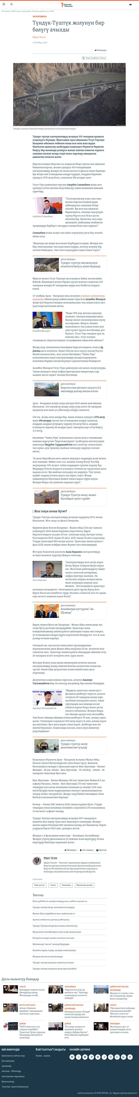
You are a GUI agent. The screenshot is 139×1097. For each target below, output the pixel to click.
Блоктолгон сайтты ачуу (13, 1056)
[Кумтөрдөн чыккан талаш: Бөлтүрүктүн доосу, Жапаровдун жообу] (10, 989)
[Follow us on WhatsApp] (117, 1057)
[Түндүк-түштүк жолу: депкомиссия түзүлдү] (46, 746)
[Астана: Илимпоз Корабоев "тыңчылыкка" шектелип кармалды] (10, 1008)
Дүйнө (22, 1024)
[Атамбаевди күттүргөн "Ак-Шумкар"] (46, 611)
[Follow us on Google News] (97, 1057)
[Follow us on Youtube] (85, 1057)
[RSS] (123, 1057)
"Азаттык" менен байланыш (15, 1087)
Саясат (22, 987)
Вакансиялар (8, 1082)
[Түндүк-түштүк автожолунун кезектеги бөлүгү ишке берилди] (46, 265)
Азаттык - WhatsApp (11, 1071)
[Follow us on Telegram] (91, 1057)
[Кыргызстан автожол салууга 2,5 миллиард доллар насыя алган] (46, 389)
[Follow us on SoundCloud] (104, 1057)
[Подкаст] (130, 1057)
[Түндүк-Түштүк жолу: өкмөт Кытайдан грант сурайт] (46, 497)
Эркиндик (115, 1024)
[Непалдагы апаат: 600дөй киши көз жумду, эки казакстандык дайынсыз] (55, 1008)
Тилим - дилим (43, 1056)
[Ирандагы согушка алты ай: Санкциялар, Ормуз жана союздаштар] (101, 989)
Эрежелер (6, 1066)
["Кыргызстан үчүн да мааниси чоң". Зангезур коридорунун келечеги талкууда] (55, 989)
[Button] (100, 50)
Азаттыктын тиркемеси (13, 1076)
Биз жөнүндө (8, 1061)
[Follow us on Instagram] (110, 1057)
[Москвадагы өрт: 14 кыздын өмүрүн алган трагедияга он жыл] (101, 1026)
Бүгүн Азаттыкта (27, 1005)
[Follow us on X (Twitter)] (78, 1057)
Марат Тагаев (39, 37)
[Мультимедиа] (131, 4)
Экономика (40, 17)
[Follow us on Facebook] (72, 1057)
